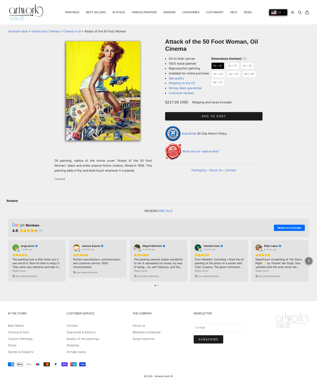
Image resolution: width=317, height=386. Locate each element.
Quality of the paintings (83, 339)
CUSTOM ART (215, 12)
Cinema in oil (72, 31)
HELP (233, 12)
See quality (176, 78)
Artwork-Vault (18, 31)
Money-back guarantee (185, 88)
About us (139, 325)
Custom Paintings (20, 339)
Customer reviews (181, 93)
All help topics (76, 352)
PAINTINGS (72, 12)
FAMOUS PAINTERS (144, 12)
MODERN (170, 12)
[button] (8, 261)
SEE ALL (165, 211)
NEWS (248, 12)
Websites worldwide (146, 332)
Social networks (144, 339)
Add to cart (214, 116)
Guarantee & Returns (81, 332)
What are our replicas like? (200, 151)
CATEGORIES (190, 12)
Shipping (73, 345)
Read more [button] (19, 270)
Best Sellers (16, 325)
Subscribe (208, 339)
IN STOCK (119, 12)
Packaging (199, 170)
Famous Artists (18, 332)
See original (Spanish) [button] (26, 276)
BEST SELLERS (96, 12)
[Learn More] (245, 58)
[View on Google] (15, 247)
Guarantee (189, 133)
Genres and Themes (45, 31)
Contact (230, 170)
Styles (12, 345)
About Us (215, 170)
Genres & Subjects (20, 352)
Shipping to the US (182, 83)
